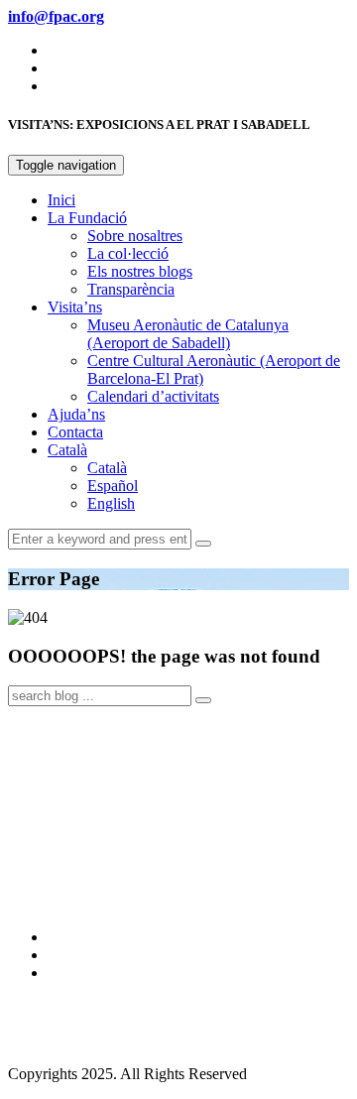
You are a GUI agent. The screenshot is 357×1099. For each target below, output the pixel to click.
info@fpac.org (53, 1040)
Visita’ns (75, 307)
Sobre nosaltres (134, 235)
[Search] (203, 544)
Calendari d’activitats (153, 396)
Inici (61, 199)
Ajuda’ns (76, 414)
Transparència (131, 289)
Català (67, 449)
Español (112, 485)
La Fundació (87, 217)
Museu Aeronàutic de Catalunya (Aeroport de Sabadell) (188, 333)
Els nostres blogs (139, 271)
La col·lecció (128, 253)
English (111, 503)
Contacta (75, 432)
